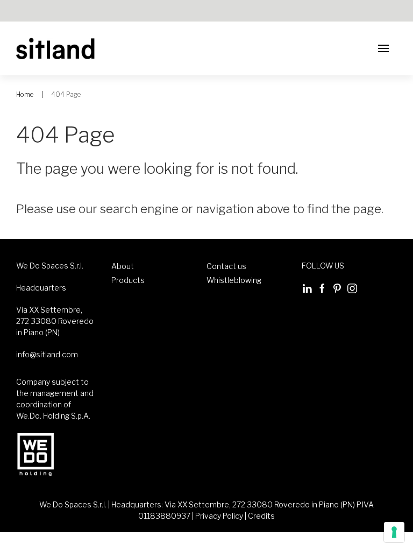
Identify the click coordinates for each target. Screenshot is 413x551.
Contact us (226, 266)
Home (24, 94)
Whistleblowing (233, 280)
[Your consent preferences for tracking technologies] (394, 532)
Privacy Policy (219, 515)
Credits (261, 515)
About (122, 266)
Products (128, 280)
